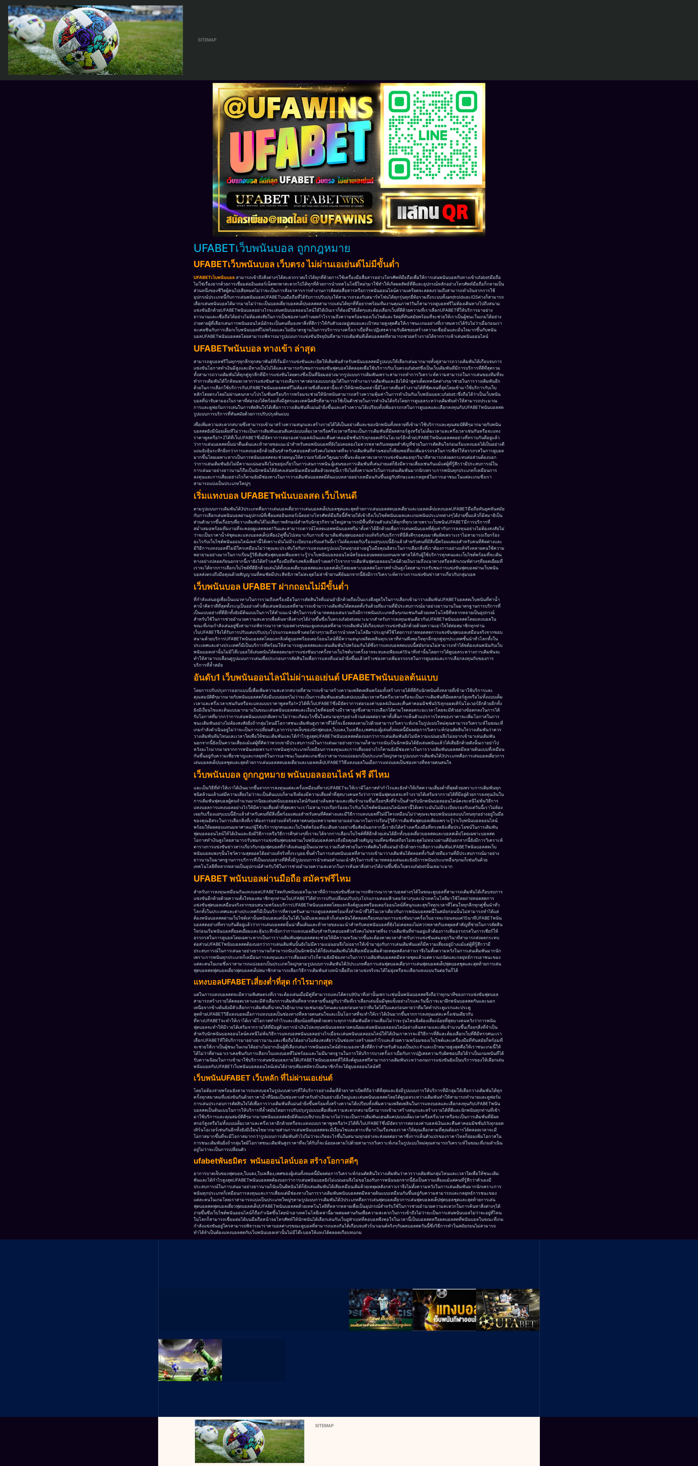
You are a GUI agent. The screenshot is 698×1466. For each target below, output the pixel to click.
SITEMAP (207, 40)
